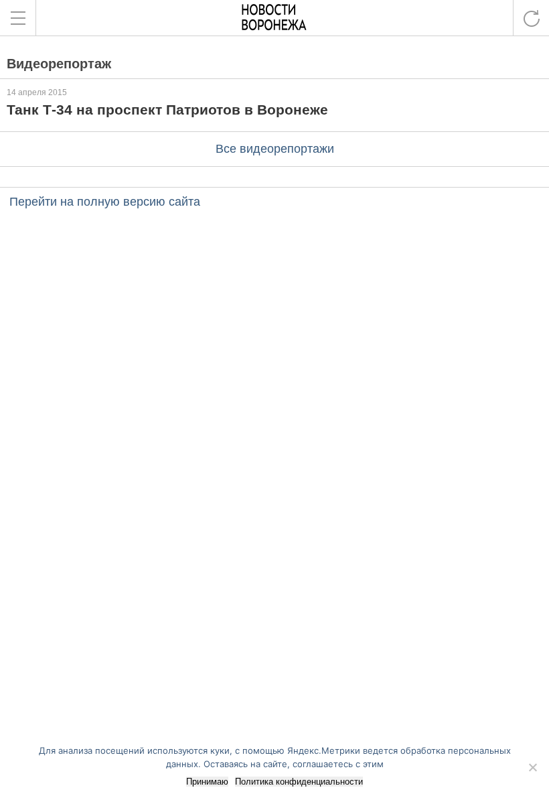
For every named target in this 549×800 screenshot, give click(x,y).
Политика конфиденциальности (299, 782)
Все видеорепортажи (275, 148)
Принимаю (207, 782)
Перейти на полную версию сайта (104, 202)
